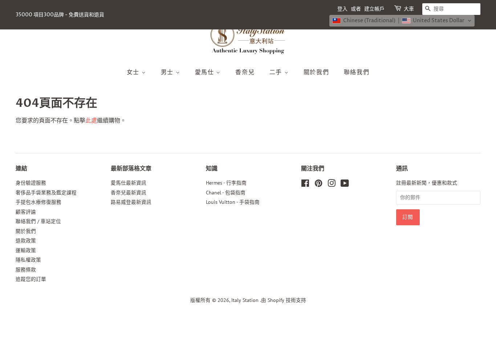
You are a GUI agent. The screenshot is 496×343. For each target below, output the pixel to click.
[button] (402, 21)
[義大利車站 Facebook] (305, 184)
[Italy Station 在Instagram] (332, 184)
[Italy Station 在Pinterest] (318, 184)
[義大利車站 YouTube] (345, 184)
